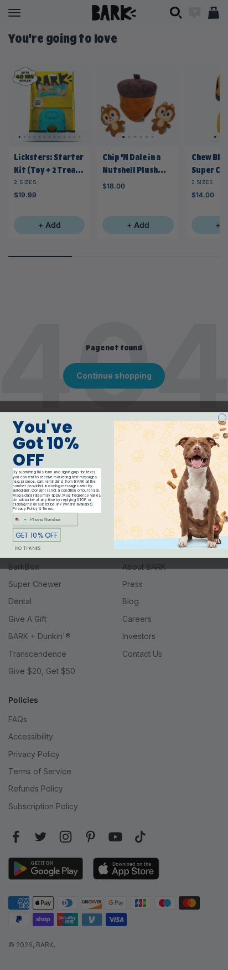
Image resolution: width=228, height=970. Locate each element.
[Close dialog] (222, 417)
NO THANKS (28, 549)
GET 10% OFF (36, 535)
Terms (47, 509)
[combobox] (20, 519)
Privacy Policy (25, 509)
